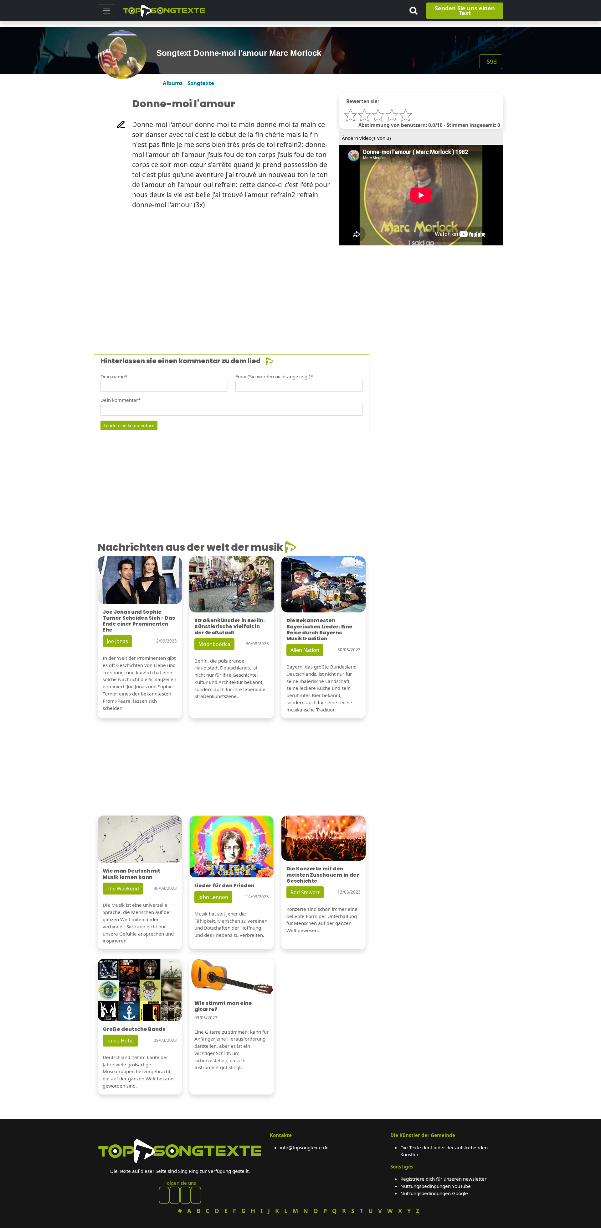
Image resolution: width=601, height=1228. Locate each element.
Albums (172, 83)
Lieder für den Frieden (224, 885)
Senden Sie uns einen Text (465, 10)
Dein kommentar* (120, 400)
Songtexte (200, 83)
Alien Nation (304, 650)
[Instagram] (185, 1195)
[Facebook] (164, 1195)
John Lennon (213, 897)
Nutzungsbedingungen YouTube (435, 1186)
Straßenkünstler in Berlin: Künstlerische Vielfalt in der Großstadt (229, 626)
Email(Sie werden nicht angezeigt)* (274, 376)
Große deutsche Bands (134, 1029)
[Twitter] (196, 1195)
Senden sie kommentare (128, 425)
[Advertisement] (285, 289)
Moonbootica (214, 644)
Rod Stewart (305, 892)
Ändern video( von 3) (366, 138)
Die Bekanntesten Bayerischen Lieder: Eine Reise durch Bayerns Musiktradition (319, 629)
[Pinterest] (174, 1195)
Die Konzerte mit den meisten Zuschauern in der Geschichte (322, 874)
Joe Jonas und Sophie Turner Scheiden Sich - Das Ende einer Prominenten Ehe (139, 621)
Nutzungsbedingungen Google (434, 1193)
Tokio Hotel (120, 1040)
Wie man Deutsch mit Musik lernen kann (131, 873)
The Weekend (123, 888)
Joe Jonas (117, 641)
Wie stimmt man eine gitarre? (223, 1006)
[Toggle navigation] (106, 10)
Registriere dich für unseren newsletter (443, 1179)
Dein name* (113, 376)
